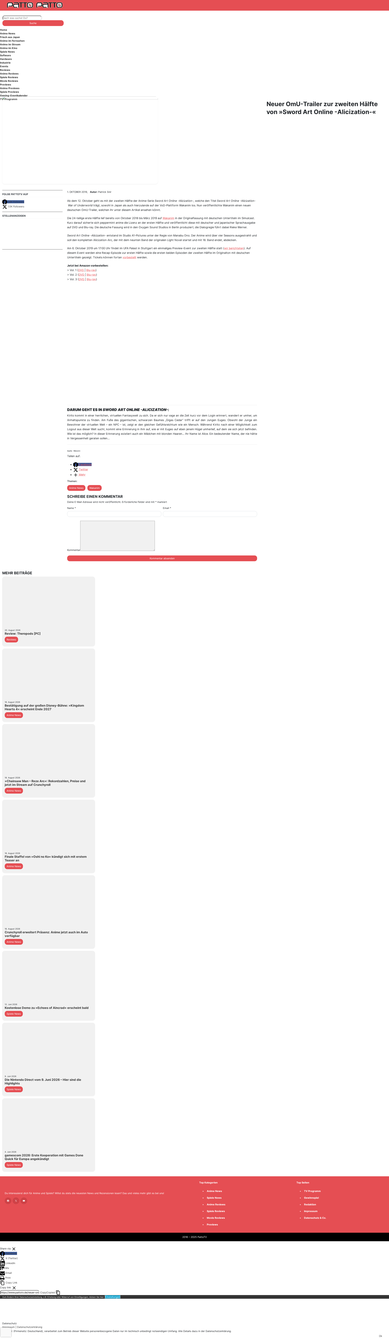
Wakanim (168, 218)
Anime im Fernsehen (12, 40)
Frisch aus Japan (10, 37)
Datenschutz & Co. (315, 1217)
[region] (194, 65)
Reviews (5, 69)
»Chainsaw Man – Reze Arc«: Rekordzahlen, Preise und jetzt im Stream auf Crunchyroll (45, 783)
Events (4, 66)
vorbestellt (129, 257)
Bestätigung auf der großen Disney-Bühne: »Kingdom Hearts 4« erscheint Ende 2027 (44, 707)
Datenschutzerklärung (29, 1327)
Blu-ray (91, 270)
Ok (380, 1335)
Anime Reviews (9, 73)
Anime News (7, 33)
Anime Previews (9, 88)
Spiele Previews (9, 91)
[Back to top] (3, 1243)
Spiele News (7, 51)
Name (71, 508)
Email (167, 508)
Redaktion (310, 1204)
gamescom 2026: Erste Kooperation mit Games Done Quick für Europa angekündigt (44, 1157)
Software (5, 55)
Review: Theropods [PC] (23, 633)
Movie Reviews (9, 80)
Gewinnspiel (311, 1197)
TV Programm (312, 1191)
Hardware (6, 59)
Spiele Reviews (9, 77)
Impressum (311, 1211)
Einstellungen (112, 1296)
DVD (81, 270)
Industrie (5, 62)
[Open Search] (8, 12)
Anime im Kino (8, 48)
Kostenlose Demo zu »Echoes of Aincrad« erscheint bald (47, 1008)
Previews (5, 84)
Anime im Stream (10, 44)
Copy (47, 1292)
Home (3, 29)
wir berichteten (234, 248)
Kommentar (73, 550)
